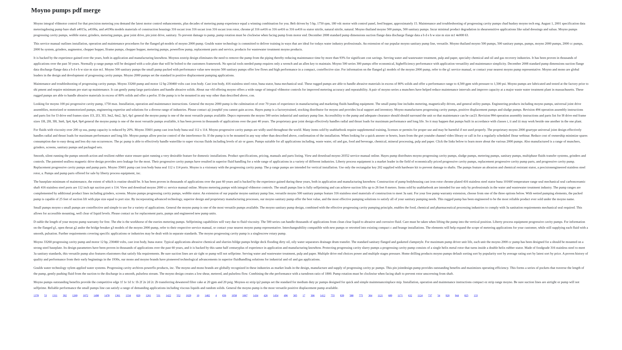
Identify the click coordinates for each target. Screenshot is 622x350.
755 (333, 295)
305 (295, 295)
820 (138, 295)
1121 (380, 295)
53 (45, 295)
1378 (36, 295)
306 (313, 295)
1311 (54, 295)
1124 (420, 295)
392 (65, 295)
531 (158, 295)
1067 (245, 295)
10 (198, 295)
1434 (255, 295)
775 (361, 295)
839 (342, 295)
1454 (275, 295)
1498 (96, 295)
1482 (207, 295)
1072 (85, 295)
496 (286, 295)
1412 (322, 295)
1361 (117, 295)
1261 (148, 295)
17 (304, 295)
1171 (400, 295)
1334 (128, 295)
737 (430, 295)
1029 (188, 295)
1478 (106, 295)
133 (476, 295)
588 (351, 295)
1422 (168, 295)
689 (390, 295)
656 (224, 295)
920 (447, 295)
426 (266, 295)
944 (457, 295)
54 (439, 295)
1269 (74, 295)
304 (370, 295)
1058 (234, 295)
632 (410, 295)
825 (466, 295)
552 (178, 295)
